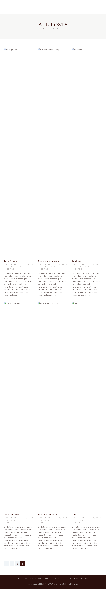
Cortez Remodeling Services (27, 578)
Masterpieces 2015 (47, 514)
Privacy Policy (86, 578)
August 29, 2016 (24, 264)
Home (46, 29)
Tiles (74, 514)
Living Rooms (11, 260)
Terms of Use (69, 578)
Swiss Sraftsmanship (48, 260)
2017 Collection (12, 514)
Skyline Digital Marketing (38, 584)
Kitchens (76, 260)
